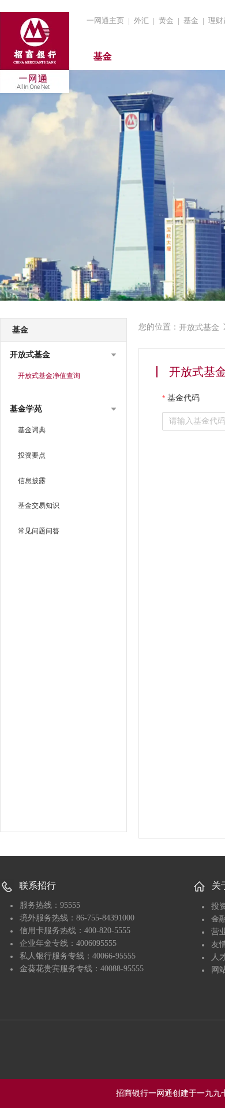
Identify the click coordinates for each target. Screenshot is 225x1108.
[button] (63, 355)
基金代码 (183, 398)
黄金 (166, 20)
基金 (190, 20)
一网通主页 (105, 20)
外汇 (141, 20)
